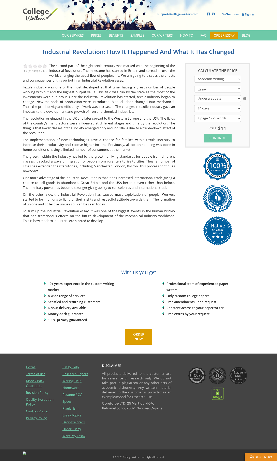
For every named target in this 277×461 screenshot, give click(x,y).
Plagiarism (70, 408)
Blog (246, 35)
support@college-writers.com (178, 14)
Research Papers (75, 374)
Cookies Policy (37, 411)
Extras (30, 367)
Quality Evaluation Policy (40, 402)
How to (186, 35)
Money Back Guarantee (35, 383)
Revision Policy (37, 392)
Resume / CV (72, 394)
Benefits (116, 35)
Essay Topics (71, 415)
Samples (137, 35)
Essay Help (70, 367)
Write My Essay (73, 436)
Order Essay (224, 35)
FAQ (203, 35)
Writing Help (72, 381)
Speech (68, 401)
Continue (217, 138)
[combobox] (217, 89)
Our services (73, 35)
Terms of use (35, 374)
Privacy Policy (36, 418)
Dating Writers (73, 422)
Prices (96, 35)
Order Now (138, 336)
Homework (70, 388)
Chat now (263, 457)
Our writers (162, 35)
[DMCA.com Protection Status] (218, 393)
